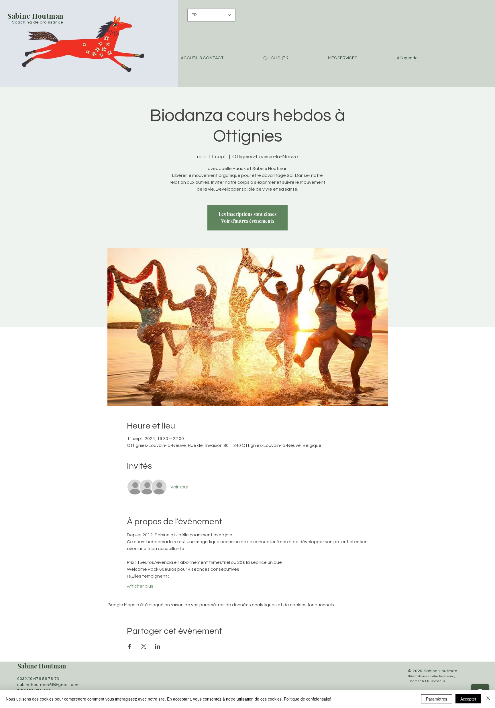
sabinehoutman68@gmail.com (48, 685)
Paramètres (436, 699)
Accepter (468, 699)
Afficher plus (140, 586)
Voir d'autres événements (247, 221)
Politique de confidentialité (307, 699)
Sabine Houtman (41, 666)
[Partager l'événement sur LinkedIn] (157, 646)
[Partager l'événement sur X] (143, 646)
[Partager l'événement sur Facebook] (129, 646)
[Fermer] (488, 698)
